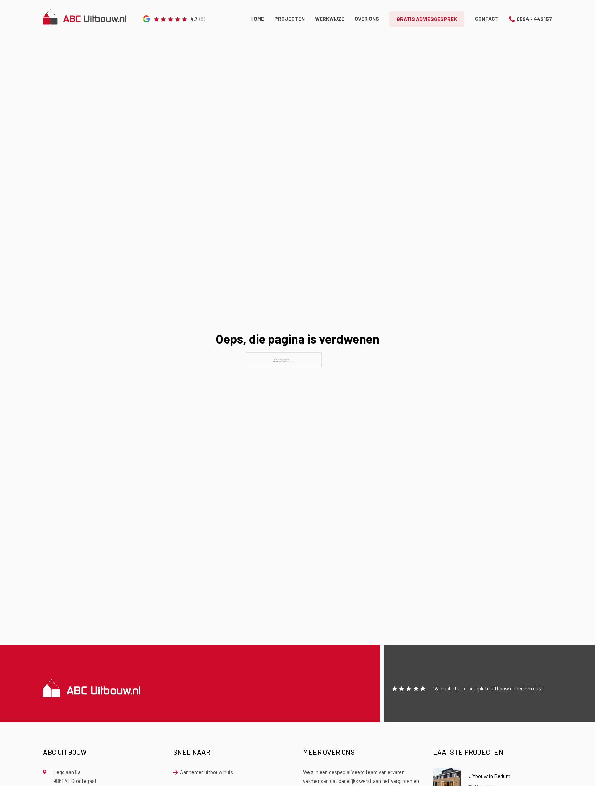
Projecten (289, 19)
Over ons (367, 19)
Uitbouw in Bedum (489, 776)
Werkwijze (329, 19)
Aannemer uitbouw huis (206, 772)
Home (257, 19)
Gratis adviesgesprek (427, 19)
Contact (487, 19)
